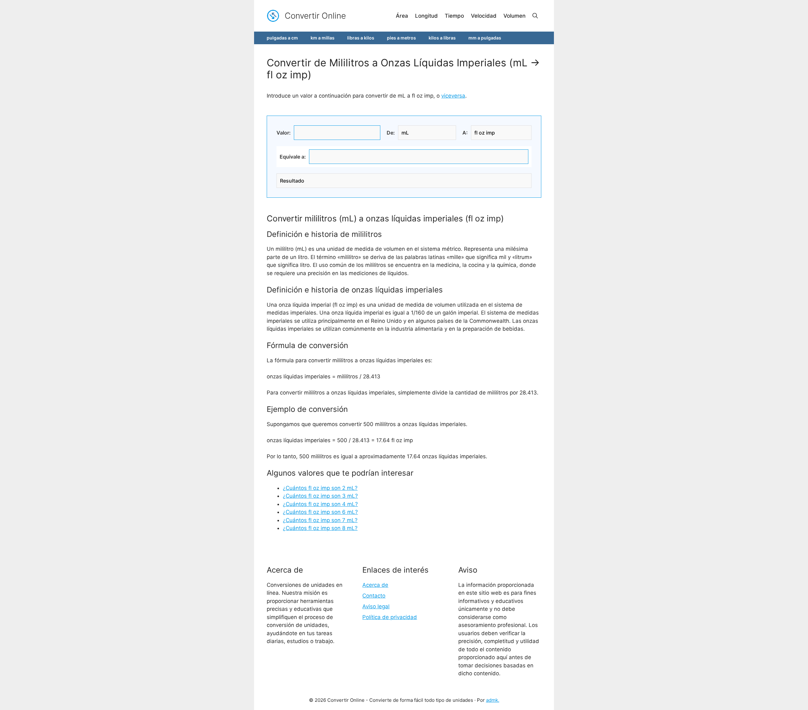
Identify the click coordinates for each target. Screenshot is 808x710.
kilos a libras (442, 37)
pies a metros (401, 37)
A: (465, 132)
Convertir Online (315, 16)
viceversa (453, 96)
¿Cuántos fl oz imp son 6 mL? (320, 512)
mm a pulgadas (484, 37)
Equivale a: (293, 156)
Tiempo (454, 16)
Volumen (514, 16)
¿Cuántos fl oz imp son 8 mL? (320, 528)
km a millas (323, 37)
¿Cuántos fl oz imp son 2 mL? (320, 488)
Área (402, 16)
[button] (535, 15)
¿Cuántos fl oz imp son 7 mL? (320, 520)
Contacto (373, 596)
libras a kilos (360, 37)
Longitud (426, 16)
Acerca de (375, 585)
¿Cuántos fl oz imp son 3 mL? (320, 496)
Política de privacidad (389, 617)
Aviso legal (375, 606)
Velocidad (483, 16)
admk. (492, 700)
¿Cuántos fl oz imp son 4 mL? (320, 504)
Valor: (283, 132)
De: (391, 132)
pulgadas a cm (282, 37)
